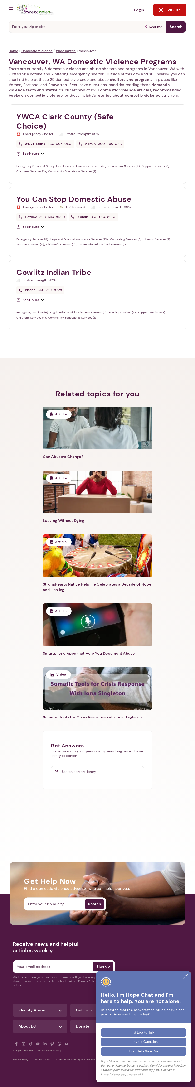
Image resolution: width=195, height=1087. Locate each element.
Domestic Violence (37, 51)
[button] (30, 153)
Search (176, 26)
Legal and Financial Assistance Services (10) (79, 239)
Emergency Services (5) (32, 312)
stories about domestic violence (129, 95)
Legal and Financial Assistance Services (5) (78, 166)
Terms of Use (42, 1059)
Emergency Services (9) (32, 239)
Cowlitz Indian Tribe (53, 272)
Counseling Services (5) (126, 239)
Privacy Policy (20, 1059)
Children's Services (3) (31, 171)
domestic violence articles (125, 89)
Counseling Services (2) (124, 166)
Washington (66, 51)
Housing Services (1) (157, 239)
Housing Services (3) (122, 312)
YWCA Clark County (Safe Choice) (65, 121)
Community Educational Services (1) (72, 171)
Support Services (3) (156, 166)
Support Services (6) (30, 244)
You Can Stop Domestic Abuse (73, 199)
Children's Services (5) (61, 244)
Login (139, 9)
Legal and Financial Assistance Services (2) (78, 312)
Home (13, 51)
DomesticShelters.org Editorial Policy (77, 1059)
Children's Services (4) (31, 318)
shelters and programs (131, 79)
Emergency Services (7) (32, 166)
